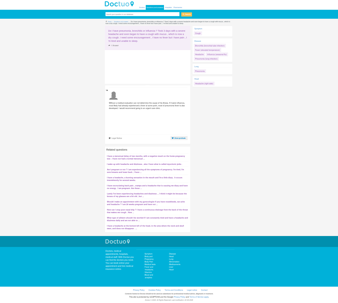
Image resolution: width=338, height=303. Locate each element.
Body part (149, 256)
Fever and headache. (149, 268)
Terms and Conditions (174, 290)
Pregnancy (149, 259)
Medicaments (174, 264)
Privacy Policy (139, 290)
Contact (204, 290)
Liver (171, 267)
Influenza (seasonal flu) (217, 54)
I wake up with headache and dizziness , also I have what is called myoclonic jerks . (144, 164)
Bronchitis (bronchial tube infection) (210, 45)
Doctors (142, 7)
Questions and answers (154, 7)
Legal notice (192, 290)
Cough (198, 33)
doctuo (120, 4)
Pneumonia (200, 71)
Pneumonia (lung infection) (206, 58)
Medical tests (150, 264)
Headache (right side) (204, 83)
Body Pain (149, 261)
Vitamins (148, 272)
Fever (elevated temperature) (207, 50)
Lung (196, 66)
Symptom (198, 29)
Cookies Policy (155, 290)
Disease (197, 41)
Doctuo (118, 241)
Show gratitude (180, 138)
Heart (171, 269)
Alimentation (174, 261)
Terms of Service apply (198, 296)
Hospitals (168, 7)
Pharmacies (177, 7)
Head (196, 79)
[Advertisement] (125, 66)
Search (188, 14)
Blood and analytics (149, 276)
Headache (199, 54)
